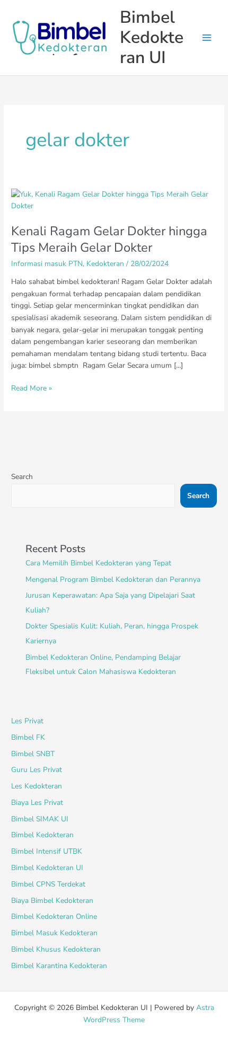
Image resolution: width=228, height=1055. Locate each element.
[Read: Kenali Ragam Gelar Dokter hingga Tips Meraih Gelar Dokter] (114, 200)
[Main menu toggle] (207, 38)
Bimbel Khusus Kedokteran (56, 949)
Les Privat (27, 721)
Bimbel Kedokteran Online (54, 916)
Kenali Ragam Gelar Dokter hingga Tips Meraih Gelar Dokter (109, 239)
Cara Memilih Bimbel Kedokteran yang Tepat (98, 563)
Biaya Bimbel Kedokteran (52, 901)
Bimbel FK (28, 737)
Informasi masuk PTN (47, 264)
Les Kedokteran (36, 786)
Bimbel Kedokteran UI (151, 37)
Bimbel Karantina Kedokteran (59, 966)
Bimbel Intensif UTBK (46, 851)
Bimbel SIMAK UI (39, 819)
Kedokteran (105, 264)
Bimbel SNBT (33, 754)
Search (22, 477)
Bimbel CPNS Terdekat (48, 884)
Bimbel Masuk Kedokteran (54, 933)
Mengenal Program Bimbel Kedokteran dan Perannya (112, 579)
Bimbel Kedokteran (42, 835)
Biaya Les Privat (37, 802)
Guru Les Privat (36, 770)
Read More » (31, 388)
